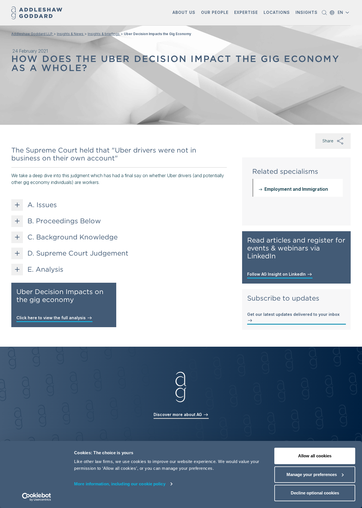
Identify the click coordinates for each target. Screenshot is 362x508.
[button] (184, 13)
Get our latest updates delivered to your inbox (293, 314)
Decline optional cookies (315, 492)
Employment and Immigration (296, 189)
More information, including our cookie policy (119, 483)
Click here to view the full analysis (51, 317)
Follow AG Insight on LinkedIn (277, 274)
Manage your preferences (311, 474)
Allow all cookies (314, 455)
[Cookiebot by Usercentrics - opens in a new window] (36, 497)
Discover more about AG (178, 414)
